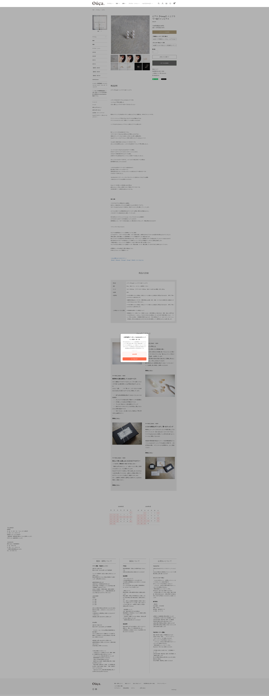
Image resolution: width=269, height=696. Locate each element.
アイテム (109, 3)
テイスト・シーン (133, 3)
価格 (123, 3)
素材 (117, 3)
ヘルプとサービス (146, 3)
